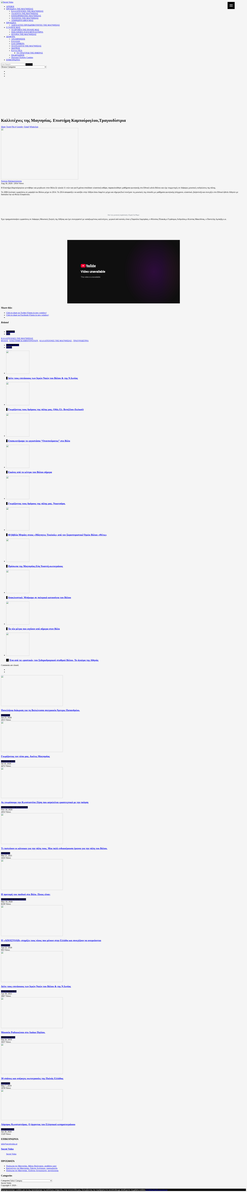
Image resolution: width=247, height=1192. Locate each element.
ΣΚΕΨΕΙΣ (15, 48)
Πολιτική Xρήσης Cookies (22, 57)
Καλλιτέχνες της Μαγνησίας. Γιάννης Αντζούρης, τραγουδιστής (32, 1168)
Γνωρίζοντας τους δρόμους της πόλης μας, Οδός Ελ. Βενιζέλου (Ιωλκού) (46, 409)
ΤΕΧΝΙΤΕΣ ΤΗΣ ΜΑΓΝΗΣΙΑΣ (24, 18)
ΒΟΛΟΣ (4, 341)
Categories (10, 332)
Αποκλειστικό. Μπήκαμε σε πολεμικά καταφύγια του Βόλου (39, 597)
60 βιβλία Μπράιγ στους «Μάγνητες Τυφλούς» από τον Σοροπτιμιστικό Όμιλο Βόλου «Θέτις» (57, 534)
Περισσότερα (161, 1190)
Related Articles (12, 345)
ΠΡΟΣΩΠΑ (11, 23)
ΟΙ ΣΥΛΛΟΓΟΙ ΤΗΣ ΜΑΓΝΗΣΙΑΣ (26, 46)
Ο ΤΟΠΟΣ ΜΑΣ (13, 27)
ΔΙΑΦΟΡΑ (10, 37)
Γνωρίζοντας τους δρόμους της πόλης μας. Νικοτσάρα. (36, 503)
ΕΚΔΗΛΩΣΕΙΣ (17, 55)
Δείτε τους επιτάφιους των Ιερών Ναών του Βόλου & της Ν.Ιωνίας (43, 378)
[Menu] (231, 5)
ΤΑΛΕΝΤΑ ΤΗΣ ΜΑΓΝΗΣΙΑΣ (24, 13)
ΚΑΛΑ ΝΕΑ (16, 50)
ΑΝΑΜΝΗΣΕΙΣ (18, 39)
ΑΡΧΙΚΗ (10, 6)
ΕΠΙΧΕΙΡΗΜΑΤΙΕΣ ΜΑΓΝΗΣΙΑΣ (26, 16)
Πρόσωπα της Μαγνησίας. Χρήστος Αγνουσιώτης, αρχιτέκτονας (32, 1170)
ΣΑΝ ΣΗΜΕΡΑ (17, 43)
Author (9, 347)
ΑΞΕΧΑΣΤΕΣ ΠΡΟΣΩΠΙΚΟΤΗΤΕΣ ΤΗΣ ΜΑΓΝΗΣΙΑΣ (35, 25)
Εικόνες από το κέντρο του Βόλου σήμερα (30, 472)
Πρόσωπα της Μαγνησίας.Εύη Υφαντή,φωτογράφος (35, 566)
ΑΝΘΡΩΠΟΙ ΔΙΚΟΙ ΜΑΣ (22, 20)
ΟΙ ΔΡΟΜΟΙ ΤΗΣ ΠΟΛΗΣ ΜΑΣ (25, 30)
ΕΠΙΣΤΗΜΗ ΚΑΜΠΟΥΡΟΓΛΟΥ (24, 341)
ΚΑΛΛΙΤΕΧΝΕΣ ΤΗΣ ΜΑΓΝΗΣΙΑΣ (27, 11)
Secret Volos (7, 1149)
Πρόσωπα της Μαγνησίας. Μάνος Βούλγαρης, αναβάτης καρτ (31, 1166)
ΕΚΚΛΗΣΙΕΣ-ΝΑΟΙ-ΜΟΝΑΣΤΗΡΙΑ (27, 32)
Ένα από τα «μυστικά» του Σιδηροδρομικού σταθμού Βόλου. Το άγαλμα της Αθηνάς (53, 660)
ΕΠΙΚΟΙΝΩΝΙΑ (13, 60)
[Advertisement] (123, 97)
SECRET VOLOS (8, 991)
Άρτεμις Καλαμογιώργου (11, 181)
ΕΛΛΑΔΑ (15, 41)
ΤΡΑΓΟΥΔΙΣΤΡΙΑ (81, 341)
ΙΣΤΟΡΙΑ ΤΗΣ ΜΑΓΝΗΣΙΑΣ (23, 34)
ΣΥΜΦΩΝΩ (151, 1190)
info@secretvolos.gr (9, 1144)
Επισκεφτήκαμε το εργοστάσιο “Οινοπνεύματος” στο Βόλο (39, 440)
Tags (8, 334)
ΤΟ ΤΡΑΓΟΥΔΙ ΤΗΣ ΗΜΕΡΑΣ (29, 53)
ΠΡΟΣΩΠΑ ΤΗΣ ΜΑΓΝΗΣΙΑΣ (19, 9)
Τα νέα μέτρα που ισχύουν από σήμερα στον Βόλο (34, 628)
